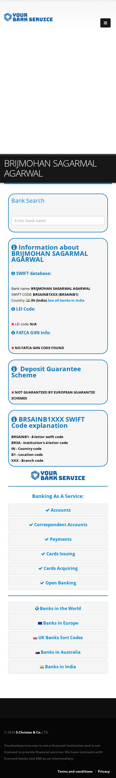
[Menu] (105, 22)
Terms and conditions (75, 771)
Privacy (104, 771)
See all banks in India (65, 300)
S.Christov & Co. (28, 732)
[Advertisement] (58, 93)
